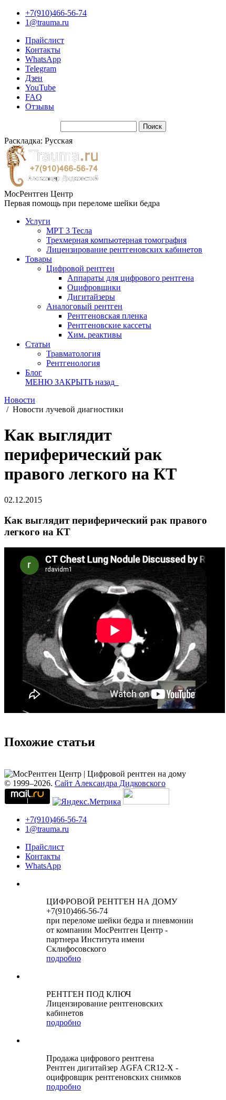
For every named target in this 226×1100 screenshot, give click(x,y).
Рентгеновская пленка (107, 315)
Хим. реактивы (94, 334)
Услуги (37, 221)
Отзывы (39, 106)
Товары (38, 258)
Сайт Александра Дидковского (110, 783)
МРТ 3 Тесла (69, 230)
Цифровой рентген (80, 268)
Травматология (73, 353)
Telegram (40, 68)
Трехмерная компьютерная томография (116, 240)
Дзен (34, 78)
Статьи (37, 344)
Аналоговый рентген (84, 306)
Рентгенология (73, 363)
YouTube (40, 87)
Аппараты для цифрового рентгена (130, 277)
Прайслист (44, 40)
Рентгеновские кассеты (109, 325)
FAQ (33, 97)
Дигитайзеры (91, 296)
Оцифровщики (94, 287)
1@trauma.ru (47, 22)
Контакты (42, 49)
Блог (33, 372)
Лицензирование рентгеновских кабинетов (124, 249)
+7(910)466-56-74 (56, 12)
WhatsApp (43, 59)
